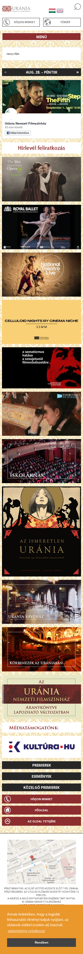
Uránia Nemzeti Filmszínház (25, 123)
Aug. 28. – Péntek (41, 72)
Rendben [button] (41, 942)
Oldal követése (19, 133)
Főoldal (41, 810)
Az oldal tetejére (42, 821)
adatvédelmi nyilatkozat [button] (26, 931)
